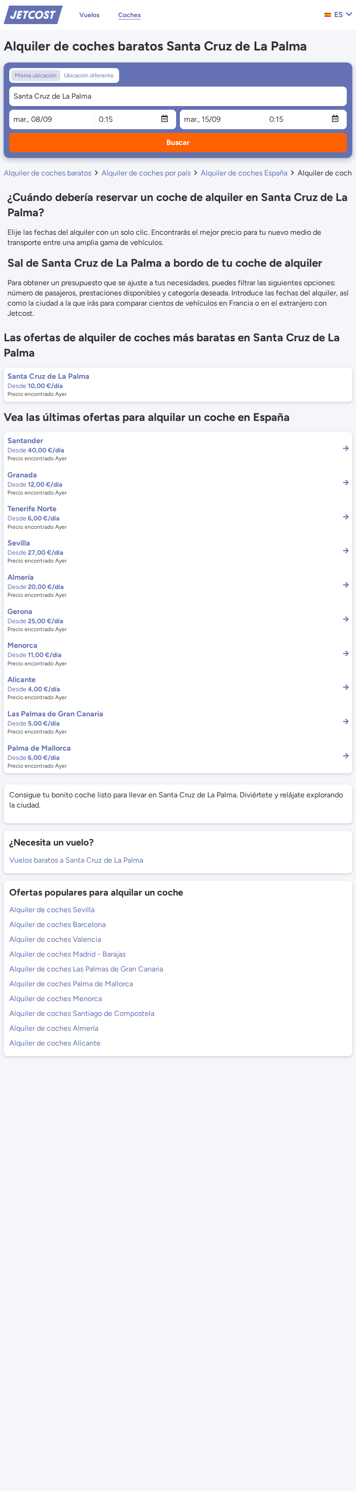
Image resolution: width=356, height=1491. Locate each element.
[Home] (33, 14)
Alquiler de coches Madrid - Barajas (67, 954)
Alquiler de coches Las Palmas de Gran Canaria (86, 969)
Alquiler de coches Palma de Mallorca (71, 983)
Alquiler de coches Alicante (55, 1043)
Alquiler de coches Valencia (55, 939)
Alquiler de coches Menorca (55, 998)
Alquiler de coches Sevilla (52, 909)
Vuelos (89, 15)
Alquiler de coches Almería (53, 1028)
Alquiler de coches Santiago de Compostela (81, 1013)
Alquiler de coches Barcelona (57, 924)
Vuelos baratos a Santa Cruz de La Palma (76, 860)
